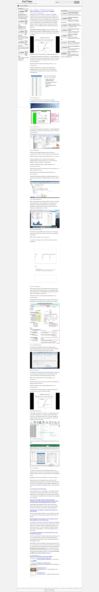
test (37, 555)
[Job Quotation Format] (33, 576)
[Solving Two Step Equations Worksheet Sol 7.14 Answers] (64, 18)
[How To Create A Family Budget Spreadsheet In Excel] (21, 52)
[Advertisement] (23, 85)
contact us (48, 553)
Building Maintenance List (42, 567)
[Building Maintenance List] (33, 571)
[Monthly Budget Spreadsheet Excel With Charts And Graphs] (21, 11)
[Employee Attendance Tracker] (64, 25)
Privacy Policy (33, 588)
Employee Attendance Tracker (73, 24)
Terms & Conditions (24, 5)
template (35, 555)
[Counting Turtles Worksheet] (64, 13)
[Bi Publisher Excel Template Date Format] (33, 563)
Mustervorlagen (51, 589)
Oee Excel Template (71, 41)
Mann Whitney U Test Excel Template (37, 14)
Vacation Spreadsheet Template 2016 (44, 558)
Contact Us (24, 588)
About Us (19, 588)
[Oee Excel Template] (64, 42)
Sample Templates (54, 588)
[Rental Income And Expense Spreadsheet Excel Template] (21, 41)
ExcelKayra (45, 551)
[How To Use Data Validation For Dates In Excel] (64, 47)
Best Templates (62, 588)
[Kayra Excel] (27, 3)
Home (31, 9)
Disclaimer (28, 588)
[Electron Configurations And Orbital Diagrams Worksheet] (64, 53)
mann (33, 555)
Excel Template (76, 588)
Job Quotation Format (41, 572)
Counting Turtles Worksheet (73, 12)
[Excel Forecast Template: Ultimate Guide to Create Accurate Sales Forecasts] (64, 35)
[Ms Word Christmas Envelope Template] (64, 30)
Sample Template (47, 588)
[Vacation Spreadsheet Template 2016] (33, 561)
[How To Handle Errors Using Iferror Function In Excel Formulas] (21, 21)
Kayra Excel (53, 590)
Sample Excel (36, 9)
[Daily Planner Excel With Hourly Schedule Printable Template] (21, 31)
